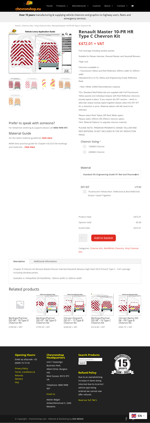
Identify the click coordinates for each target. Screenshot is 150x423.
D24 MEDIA (77, 418)
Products (60, 6)
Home (50, 6)
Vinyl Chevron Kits (43, 25)
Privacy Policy (21, 368)
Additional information (45, 261)
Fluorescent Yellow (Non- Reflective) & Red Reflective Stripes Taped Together (114, 193)
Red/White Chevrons (114, 248)
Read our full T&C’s (87, 400)
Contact (121, 6)
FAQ (17, 382)
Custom (96, 6)
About (107, 6)
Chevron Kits (27, 25)
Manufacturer (79, 6)
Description (19, 261)
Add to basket (103, 238)
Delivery (19, 378)
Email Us (51, 394)
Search (82, 363)
